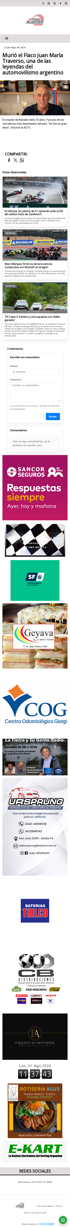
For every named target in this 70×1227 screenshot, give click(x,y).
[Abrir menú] (7, 38)
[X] (54, 3)
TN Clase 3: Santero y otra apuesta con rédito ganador (32, 318)
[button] (43, 3)
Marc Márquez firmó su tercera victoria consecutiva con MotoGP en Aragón (28, 265)
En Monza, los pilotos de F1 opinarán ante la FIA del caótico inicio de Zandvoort (34, 213)
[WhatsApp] (49, 3)
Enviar (53, 416)
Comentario (15, 379)
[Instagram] (66, 3)
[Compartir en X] (15, 160)
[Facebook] (60, 3)
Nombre (14, 366)
